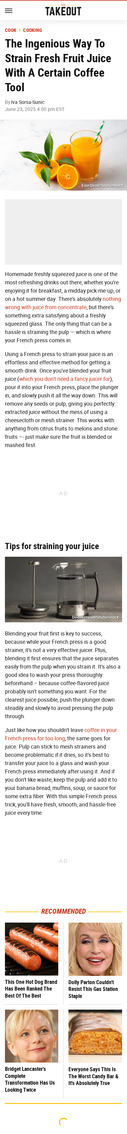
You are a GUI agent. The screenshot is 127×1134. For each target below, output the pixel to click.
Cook (10, 30)
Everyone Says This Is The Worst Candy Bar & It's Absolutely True (93, 1076)
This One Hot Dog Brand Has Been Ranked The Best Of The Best (31, 989)
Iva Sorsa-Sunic (27, 102)
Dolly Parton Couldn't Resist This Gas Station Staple (93, 989)
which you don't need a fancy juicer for (64, 379)
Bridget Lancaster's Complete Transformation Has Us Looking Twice (30, 1079)
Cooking (32, 30)
